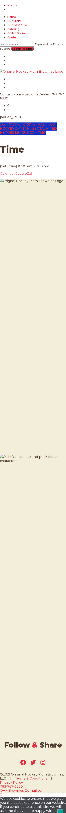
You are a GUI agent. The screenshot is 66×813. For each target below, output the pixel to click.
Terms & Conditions (31, 778)
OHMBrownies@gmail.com (22, 791)
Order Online (16, 33)
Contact (13, 37)
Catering (13, 29)
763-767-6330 (11, 786)
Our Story (14, 21)
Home (11, 17)
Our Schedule (17, 25)
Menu (12, 5)
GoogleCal (23, 174)
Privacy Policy (11, 782)
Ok (60, 811)
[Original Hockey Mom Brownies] (31, 72)
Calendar (7, 174)
